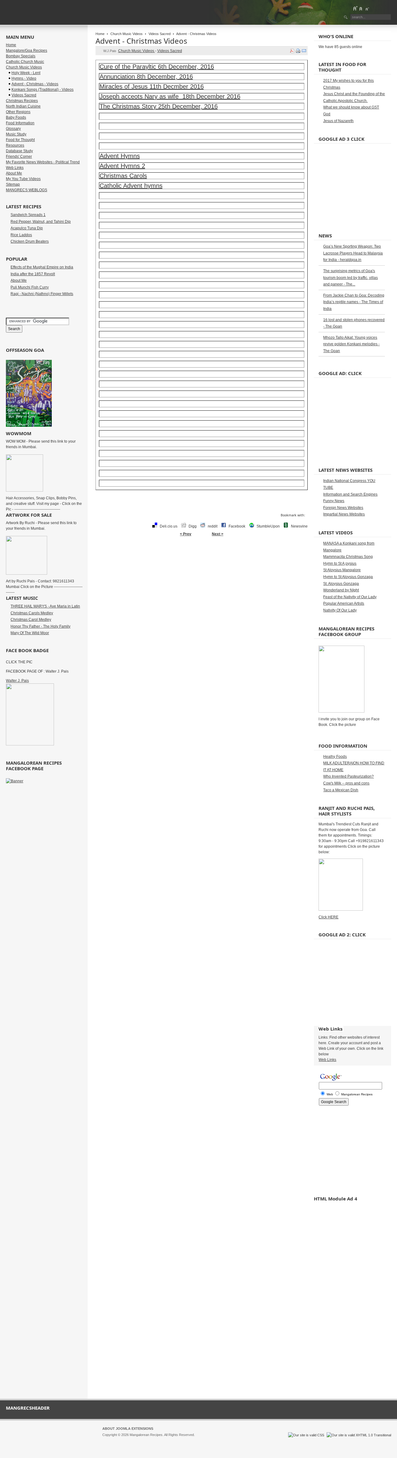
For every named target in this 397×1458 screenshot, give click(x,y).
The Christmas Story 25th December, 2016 (159, 106)
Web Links (15, 168)
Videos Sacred (160, 34)
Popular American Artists (343, 603)
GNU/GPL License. (184, 1440)
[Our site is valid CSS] (306, 1435)
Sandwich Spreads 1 (28, 215)
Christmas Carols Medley (32, 613)
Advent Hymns (120, 155)
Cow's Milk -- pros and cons (346, 783)
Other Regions (18, 112)
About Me (14, 173)
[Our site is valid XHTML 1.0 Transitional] (359, 1435)
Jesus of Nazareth (338, 121)
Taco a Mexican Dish (340, 790)
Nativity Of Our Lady (340, 610)
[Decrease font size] (366, 8)
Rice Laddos (21, 235)
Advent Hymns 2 (122, 165)
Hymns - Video (23, 78)
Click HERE (328, 917)
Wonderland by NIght (341, 590)
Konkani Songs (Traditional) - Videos (42, 89)
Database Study (19, 151)
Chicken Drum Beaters (30, 241)
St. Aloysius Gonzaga (341, 583)
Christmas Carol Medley (31, 619)
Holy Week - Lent (25, 73)
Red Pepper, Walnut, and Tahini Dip (41, 221)
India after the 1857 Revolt (33, 274)
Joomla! (108, 1440)
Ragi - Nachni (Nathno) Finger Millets (42, 294)
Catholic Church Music (25, 62)
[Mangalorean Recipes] (39, 12)
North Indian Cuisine (23, 106)
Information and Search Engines (350, 494)
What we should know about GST (351, 107)
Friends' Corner (19, 156)
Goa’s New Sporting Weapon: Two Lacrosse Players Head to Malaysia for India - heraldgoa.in (353, 253)
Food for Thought (20, 140)
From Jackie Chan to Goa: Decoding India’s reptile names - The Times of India (353, 302)
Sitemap (13, 184)
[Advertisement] (201, 559)
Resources (15, 145)
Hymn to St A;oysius (339, 563)
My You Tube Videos (23, 179)
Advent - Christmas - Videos (34, 84)
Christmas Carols (123, 175)
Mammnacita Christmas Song (348, 556)
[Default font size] (361, 8)
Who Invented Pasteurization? (348, 776)
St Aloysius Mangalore (342, 570)
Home (100, 34)
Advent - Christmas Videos (141, 41)
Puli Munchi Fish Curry (30, 287)
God (326, 114)
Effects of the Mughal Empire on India (42, 267)
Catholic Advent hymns (131, 185)
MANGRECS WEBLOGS (26, 190)
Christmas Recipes (22, 101)
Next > (217, 534)
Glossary (13, 128)
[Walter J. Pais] (30, 744)
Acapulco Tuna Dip (27, 228)
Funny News (333, 501)
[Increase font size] (355, 8)
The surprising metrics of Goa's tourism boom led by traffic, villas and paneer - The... (350, 277)
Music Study (16, 134)
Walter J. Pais (17, 680)
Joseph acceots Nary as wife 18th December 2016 (170, 96)
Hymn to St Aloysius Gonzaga (348, 577)
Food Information (20, 123)
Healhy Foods (335, 756)
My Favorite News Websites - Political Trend (43, 162)
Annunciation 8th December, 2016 (146, 76)
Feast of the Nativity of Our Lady (350, 597)
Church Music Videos (126, 34)
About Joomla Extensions (127, 1428)
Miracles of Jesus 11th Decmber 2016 (152, 86)
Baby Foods (16, 117)
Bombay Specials (20, 56)
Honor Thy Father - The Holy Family (40, 626)
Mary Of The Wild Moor (30, 633)
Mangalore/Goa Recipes (26, 50)
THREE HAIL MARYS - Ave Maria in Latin (45, 606)
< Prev (185, 534)
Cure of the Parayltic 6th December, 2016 (157, 66)
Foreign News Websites (343, 508)
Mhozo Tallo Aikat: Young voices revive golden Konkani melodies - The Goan (351, 344)
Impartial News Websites (344, 514)
